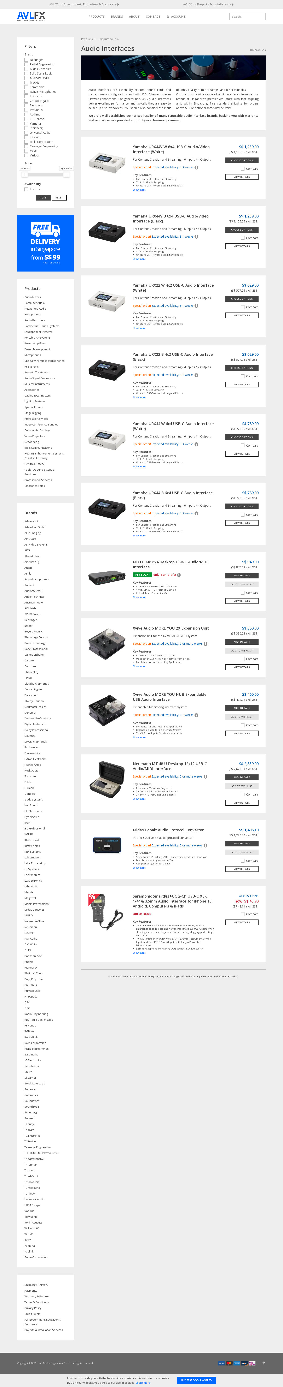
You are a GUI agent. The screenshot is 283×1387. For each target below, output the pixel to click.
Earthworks (31, 747)
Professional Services (38, 480)
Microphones (32, 355)
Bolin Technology (35, 643)
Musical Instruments (37, 384)
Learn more (143, 1383)
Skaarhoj (30, 1077)
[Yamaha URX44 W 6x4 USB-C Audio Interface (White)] (107, 439)
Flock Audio (31, 770)
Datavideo (30, 695)
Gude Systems (33, 799)
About (134, 16)
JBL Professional (34, 828)
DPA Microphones (35, 741)
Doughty (29, 736)
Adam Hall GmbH (35, 527)
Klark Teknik (32, 840)
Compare (252, 169)
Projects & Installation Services (43, 1330)
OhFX (27, 950)
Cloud (28, 678)
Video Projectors (34, 436)
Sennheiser (31, 1066)
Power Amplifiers (35, 343)
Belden (28, 625)
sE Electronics (32, 1060)
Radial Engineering (42, 64)
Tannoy (29, 1124)
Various (35, 155)
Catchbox (30, 666)
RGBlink (29, 1031)
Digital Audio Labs (35, 724)
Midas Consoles (40, 69)
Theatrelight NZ (34, 1159)
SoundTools (32, 1106)
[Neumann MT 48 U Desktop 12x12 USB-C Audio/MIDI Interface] (107, 779)
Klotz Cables (32, 846)
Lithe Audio (31, 886)
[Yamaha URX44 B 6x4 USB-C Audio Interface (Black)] (107, 508)
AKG (27, 550)
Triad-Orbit (31, 1176)
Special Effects (33, 407)
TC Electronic (32, 1135)
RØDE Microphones (43, 92)
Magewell (30, 898)
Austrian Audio (33, 602)
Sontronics (31, 1095)
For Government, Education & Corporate (42, 1322)
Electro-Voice (32, 753)
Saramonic (37, 87)
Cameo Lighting (34, 654)
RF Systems (31, 366)
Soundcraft (31, 1101)
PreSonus (36, 110)
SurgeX (29, 1118)
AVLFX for (82, 4)
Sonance (30, 1089)
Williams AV (31, 1228)
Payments (30, 1290)
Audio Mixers (32, 297)
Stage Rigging (32, 413)
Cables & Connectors (37, 395)
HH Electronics (33, 811)
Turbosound (32, 1188)
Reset (59, 197)
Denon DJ (30, 712)
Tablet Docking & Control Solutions (39, 472)
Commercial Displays (37, 430)
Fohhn (28, 782)
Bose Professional (36, 649)
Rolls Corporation (41, 142)
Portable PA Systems (37, 337)
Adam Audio (32, 521)
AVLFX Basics (32, 614)
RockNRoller (32, 1037)
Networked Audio (35, 308)
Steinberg (36, 128)
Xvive (33, 151)
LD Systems (31, 869)
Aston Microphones (36, 579)
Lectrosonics (32, 875)
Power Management (37, 349)
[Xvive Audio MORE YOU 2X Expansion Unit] (107, 644)
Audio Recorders (34, 320)
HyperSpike (31, 817)
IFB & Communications (38, 448)
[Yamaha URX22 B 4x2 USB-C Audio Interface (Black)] (107, 370)
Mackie (34, 82)
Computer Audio (108, 39)
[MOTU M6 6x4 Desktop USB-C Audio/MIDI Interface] (107, 578)
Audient (35, 114)
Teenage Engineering (44, 146)
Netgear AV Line (34, 921)
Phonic (28, 962)
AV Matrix (30, 608)
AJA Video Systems (36, 544)
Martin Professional (36, 904)
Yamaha (35, 123)
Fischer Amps (32, 765)
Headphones (32, 314)
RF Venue (30, 1025)
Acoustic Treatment (36, 372)
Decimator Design (35, 707)
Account (178, 16)
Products (97, 16)
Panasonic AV (33, 956)
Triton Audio (32, 1182)
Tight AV (29, 1170)
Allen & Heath (32, 556)
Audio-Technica (34, 597)
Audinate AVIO (39, 78)
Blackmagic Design (36, 637)
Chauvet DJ (31, 672)
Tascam (35, 137)
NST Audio (30, 938)
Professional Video (36, 419)
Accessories (32, 390)
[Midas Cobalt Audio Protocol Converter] (107, 845)
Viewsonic (30, 1217)
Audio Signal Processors (39, 378)
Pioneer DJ (30, 967)
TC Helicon (37, 119)
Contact (153, 16)
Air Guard (30, 539)
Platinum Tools (33, 973)
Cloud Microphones (36, 683)
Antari (28, 568)
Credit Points (32, 1314)
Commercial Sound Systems (41, 326)
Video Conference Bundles (41, 424)
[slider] (24, 174)
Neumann (36, 105)
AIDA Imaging (32, 533)
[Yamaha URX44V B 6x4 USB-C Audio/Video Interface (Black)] (107, 232)
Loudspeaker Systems (38, 332)
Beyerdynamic (33, 631)
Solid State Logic (41, 73)
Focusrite (36, 96)
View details (242, 176)
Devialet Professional (38, 718)
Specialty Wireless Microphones (44, 361)
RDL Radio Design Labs (38, 1020)
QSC (27, 1008)
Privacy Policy (32, 1308)
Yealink (29, 1251)
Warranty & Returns (36, 1296)
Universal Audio (40, 133)
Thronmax (30, 1164)
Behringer (36, 60)
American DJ (31, 562)
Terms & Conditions (36, 1302)
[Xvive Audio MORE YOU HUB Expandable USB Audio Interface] (107, 710)
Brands (117, 16)
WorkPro (29, 1234)
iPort (27, 823)
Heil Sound (31, 805)
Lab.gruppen (32, 857)
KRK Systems (32, 851)
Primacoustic (32, 991)
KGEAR (28, 834)
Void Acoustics (33, 1222)
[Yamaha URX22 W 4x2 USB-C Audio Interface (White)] (107, 301)
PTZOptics (30, 996)
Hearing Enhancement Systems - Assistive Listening (44, 456)
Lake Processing (34, 863)
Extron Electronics (35, 759)
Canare (29, 660)
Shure (28, 1072)
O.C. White (30, 944)
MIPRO (28, 915)
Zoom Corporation (35, 1257)
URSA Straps (32, 1205)
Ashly (27, 573)
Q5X (27, 1002)
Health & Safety (34, 464)
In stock (35, 189)
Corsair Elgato (39, 101)
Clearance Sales (34, 486)
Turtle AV (30, 1193)
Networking (31, 442)
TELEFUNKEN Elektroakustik (41, 1153)
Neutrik (29, 933)
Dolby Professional (36, 730)
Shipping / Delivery (36, 1285)
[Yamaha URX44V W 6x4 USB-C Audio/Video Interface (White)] (107, 163)
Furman (29, 788)
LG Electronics (33, 880)
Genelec (29, 794)
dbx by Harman (34, 701)
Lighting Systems (34, 401)
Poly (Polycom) (33, 979)
